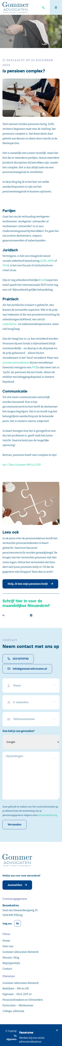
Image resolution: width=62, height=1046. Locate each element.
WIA (5, 265)
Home (6, 940)
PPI (34, 367)
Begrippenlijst (11, 963)
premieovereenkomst (15, 362)
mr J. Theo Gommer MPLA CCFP (21, 464)
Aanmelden (15, 885)
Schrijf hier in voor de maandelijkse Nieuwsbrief (26, 603)
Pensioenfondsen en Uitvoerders (22, 999)
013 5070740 (21, 658)
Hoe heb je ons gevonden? (18, 731)
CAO (42, 280)
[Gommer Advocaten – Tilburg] (15, 7)
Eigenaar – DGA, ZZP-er (17, 994)
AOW (43, 260)
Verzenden (14, 824)
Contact (7, 968)
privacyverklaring (47, 815)
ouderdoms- (10, 324)
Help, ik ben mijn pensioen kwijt (28, 583)
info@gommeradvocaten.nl (30, 668)
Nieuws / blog (10, 957)
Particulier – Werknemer (17, 1005)
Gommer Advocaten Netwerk (20, 951)
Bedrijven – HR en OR (15, 988)
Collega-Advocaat (13, 1011)
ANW (50, 260)
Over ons (7, 946)
